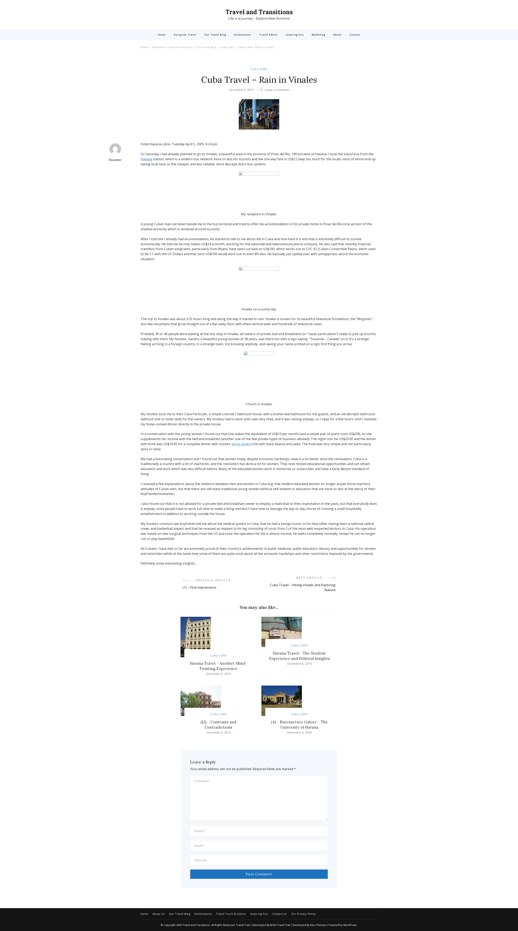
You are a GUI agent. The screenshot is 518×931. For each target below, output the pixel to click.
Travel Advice (268, 35)
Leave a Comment (277, 90)
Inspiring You (295, 35)
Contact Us (279, 914)
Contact (354, 35)
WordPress (350, 925)
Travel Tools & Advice (231, 914)
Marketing (318, 35)
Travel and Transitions (259, 12)
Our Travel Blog (215, 35)
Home (162, 35)
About (337, 35)
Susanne (115, 160)
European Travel (185, 35)
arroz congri (241, 444)
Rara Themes (318, 925)
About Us (159, 914)
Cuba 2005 (259, 69)
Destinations (242, 35)
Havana (146, 159)
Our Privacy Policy (303, 914)
